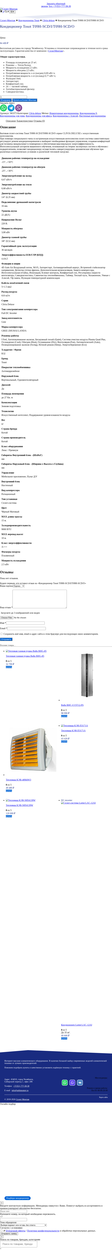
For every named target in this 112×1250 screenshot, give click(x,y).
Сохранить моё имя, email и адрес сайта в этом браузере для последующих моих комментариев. (51, 634)
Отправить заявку (9, 1234)
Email (3, 628)
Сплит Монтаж (22, 1099)
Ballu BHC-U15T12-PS (72, 705)
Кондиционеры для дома (12, 116)
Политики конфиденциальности (43, 1231)
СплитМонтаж (55, 51)
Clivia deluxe (48, 20)
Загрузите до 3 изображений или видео (20, 613)
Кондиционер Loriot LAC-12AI (76, 1025)
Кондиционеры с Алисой (65, 116)
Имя (3, 623)
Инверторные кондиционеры (64, 113)
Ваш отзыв (6, 607)
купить (9, 667)
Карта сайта (103, 1097)
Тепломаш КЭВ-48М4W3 (18, 780)
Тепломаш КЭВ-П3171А (73, 730)
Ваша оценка (6, 586)
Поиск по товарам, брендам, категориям (20, 1239)
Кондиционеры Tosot (28, 20)
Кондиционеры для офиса (39, 116)
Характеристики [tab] (24, 121)
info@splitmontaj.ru (20, 1090)
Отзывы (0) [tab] (39, 121)
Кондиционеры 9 (88, 113)
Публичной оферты (15, 1231)
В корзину (5, 100)
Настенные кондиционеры (92, 116)
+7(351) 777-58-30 (21, 1086)
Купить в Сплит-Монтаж (24, 100)
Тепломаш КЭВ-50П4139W (19, 805)
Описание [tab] (11, 121)
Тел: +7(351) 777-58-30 (60, 6)
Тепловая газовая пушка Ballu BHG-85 (25, 656)
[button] (7, 12)
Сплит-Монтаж (7, 20)
